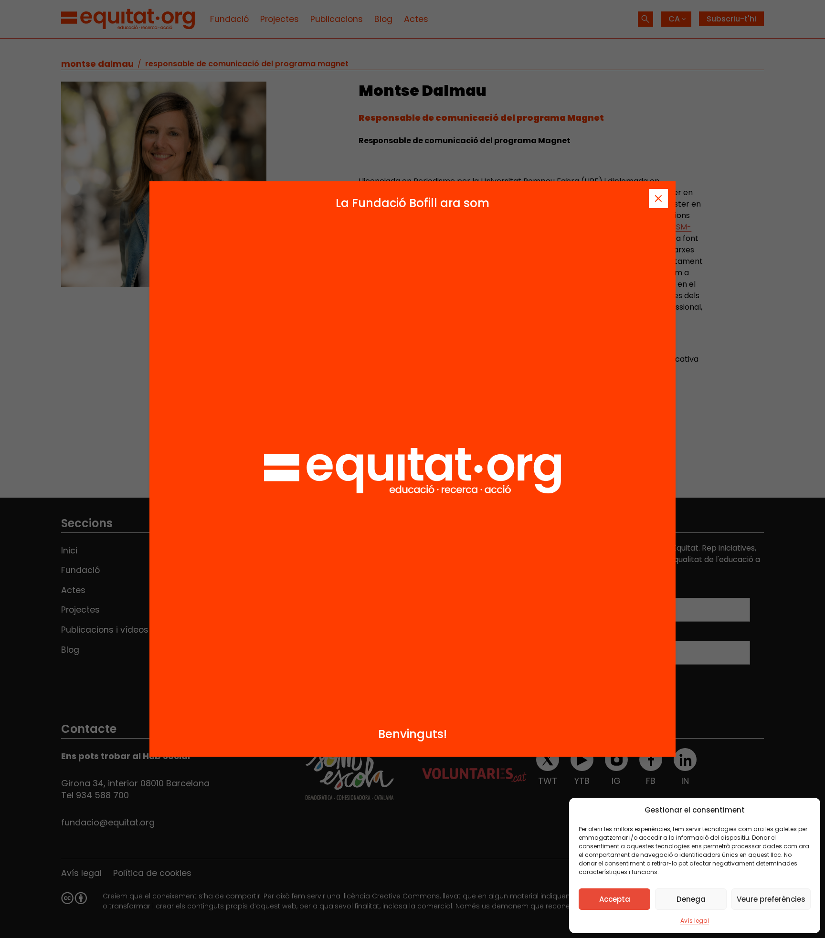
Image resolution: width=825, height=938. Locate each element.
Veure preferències (771, 899)
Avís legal (694, 921)
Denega (691, 899)
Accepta (614, 899)
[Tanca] (658, 198)
